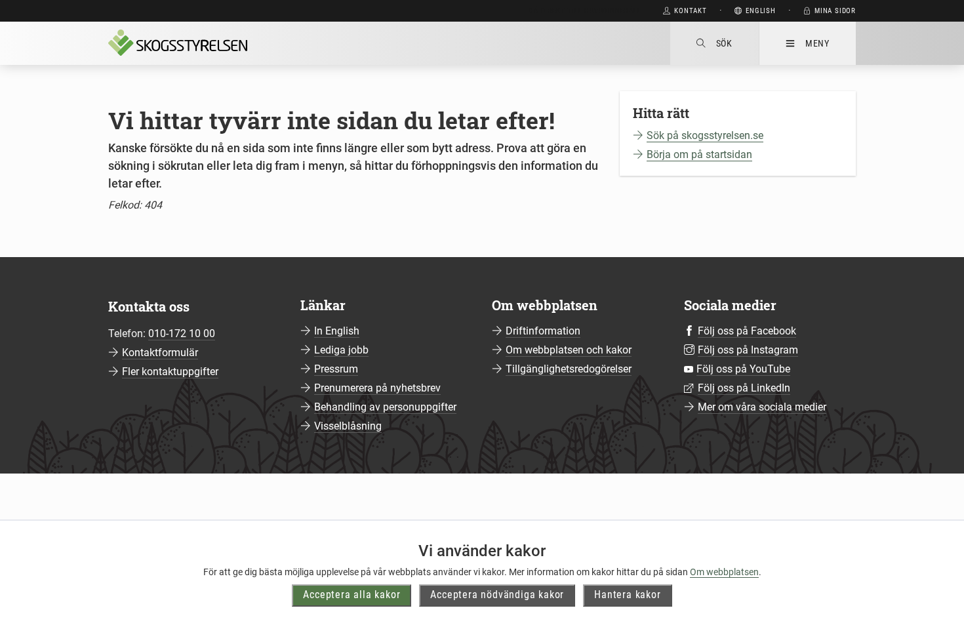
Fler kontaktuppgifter (170, 371)
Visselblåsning (348, 426)
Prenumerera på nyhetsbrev (377, 388)
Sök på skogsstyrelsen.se (705, 135)
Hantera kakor (627, 594)
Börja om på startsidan (699, 154)
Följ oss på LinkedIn (744, 388)
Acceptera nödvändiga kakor (497, 594)
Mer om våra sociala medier (762, 407)
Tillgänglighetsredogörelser (569, 369)
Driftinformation (543, 331)
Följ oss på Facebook (747, 331)
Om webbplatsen (724, 572)
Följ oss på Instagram (748, 350)
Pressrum (336, 369)
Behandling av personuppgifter (385, 407)
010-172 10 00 (181, 333)
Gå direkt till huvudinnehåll (585, 11)
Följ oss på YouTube (743, 369)
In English (336, 331)
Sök (724, 43)
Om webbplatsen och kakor (569, 350)
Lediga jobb (341, 350)
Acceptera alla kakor (351, 594)
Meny (817, 43)
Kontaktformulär (160, 352)
